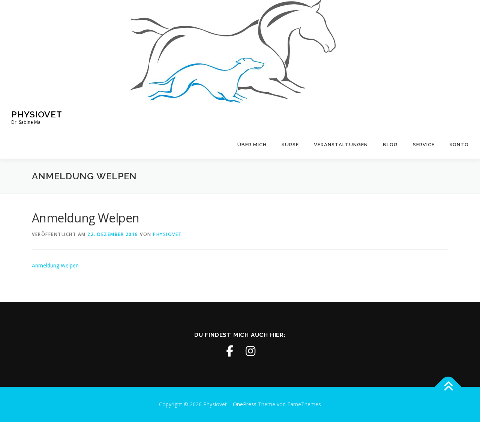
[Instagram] (250, 351)
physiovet (167, 234)
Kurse (290, 144)
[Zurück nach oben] (448, 387)
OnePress (244, 404)
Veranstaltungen (341, 144)
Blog (390, 144)
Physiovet (36, 114)
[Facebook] (229, 351)
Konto (459, 144)
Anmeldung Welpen (55, 265)
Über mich (252, 144)
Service (424, 144)
